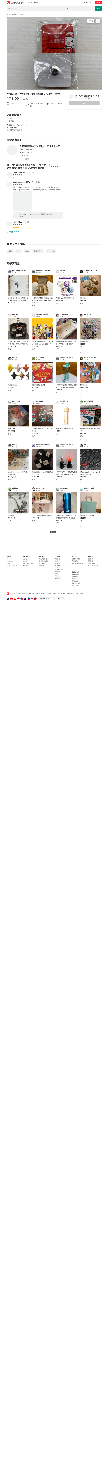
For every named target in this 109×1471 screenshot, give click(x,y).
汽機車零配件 (59, 569)
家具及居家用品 (43, 559)
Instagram (10, 561)
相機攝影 (90, 559)
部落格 (9, 563)
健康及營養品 (75, 574)
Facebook (10, 559)
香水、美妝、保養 (28, 563)
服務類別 (57, 578)
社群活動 (57, 565)
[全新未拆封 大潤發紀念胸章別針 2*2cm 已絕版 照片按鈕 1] (54, 35)
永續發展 (41, 593)
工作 (56, 576)
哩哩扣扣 (57, 559)
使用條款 (69, 593)
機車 (56, 574)
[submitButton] (98, 8)
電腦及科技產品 (76, 559)
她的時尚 (25, 561)
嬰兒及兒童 (42, 563)
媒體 (36, 593)
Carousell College (12, 565)
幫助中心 (25, 593)
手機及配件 (75, 561)
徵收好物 (57, 563)
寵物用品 (41, 565)
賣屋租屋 (57, 571)
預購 (56, 561)
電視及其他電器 (43, 561)
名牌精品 (25, 565)
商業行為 (82, 593)
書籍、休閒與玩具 (93, 565)
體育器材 (74, 579)
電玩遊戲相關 (75, 581)
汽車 (56, 567)
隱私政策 (75, 593)
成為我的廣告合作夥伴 (58, 593)
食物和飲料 (75, 577)
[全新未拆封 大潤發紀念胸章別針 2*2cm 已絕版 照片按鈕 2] (54, 71)
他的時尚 (25, 559)
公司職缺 (48, 593)
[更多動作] (98, 21)
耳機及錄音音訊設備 (77, 563)
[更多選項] (9, 308)
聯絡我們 (31, 593)
